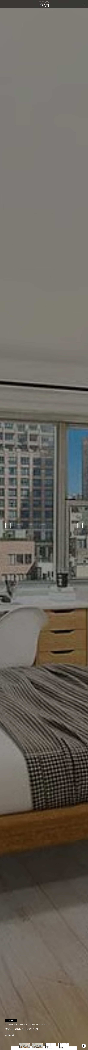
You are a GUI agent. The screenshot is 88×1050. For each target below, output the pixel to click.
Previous (8, 525)
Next (80, 525)
